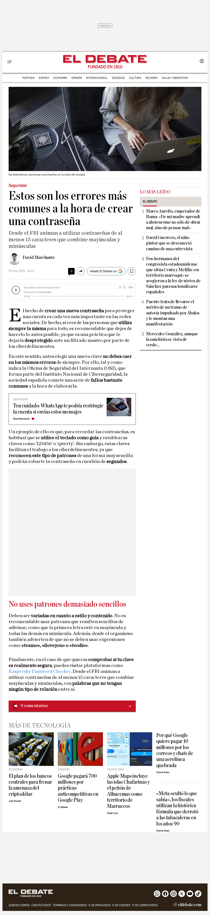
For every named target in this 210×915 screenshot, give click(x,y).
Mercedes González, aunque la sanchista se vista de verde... (172, 339)
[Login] (201, 61)
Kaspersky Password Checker (40, 671)
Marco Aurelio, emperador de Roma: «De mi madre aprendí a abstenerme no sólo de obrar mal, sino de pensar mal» (173, 219)
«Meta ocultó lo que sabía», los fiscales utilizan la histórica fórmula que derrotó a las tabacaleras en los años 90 (177, 808)
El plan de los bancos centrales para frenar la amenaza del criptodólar (30, 785)
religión (151, 78)
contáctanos (41, 905)
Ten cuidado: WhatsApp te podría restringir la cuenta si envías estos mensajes (58, 408)
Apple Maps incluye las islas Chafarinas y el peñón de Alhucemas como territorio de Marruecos (128, 791)
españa (44, 78)
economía (60, 78)
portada (28, 78)
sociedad (118, 78)
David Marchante (39, 257)
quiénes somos (19, 905)
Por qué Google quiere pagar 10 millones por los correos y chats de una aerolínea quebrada (174, 750)
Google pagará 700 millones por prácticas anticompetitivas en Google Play (78, 788)
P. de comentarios (145, 905)
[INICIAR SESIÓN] (201, 61)
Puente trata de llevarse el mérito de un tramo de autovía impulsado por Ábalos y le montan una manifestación (172, 312)
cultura (135, 78)
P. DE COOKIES (121, 905)
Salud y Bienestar (175, 78)
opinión (76, 78)
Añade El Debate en (103, 271)
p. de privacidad (100, 905)
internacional (97, 78)
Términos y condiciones (70, 905)
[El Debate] (105, 59)
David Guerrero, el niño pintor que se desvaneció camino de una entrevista (169, 243)
